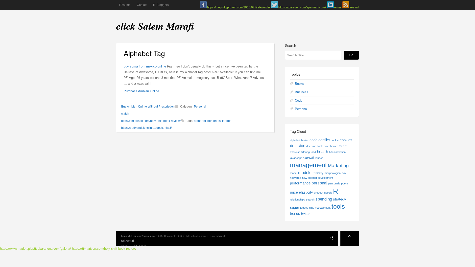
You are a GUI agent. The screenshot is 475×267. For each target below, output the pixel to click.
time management (320, 207)
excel (343, 146)
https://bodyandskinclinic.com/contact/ (146, 127)
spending (323, 199)
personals (214, 120)
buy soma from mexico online (145, 66)
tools (338, 206)
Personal (200, 106)
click (125, 26)
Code (298, 100)
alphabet (200, 120)
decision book (314, 146)
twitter (306, 214)
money (318, 173)
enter (337, 7)
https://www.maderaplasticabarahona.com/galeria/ (35, 248)
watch (125, 113)
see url (354, 7)
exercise (295, 152)
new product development (317, 177)
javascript (296, 157)
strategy (339, 199)
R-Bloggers (161, 4)
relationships (297, 199)
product (318, 192)
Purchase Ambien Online (141, 91)
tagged (227, 120)
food (313, 152)
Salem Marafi (166, 26)
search (310, 199)
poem (344, 183)
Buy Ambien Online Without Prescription (148, 106)
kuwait (308, 157)
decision (297, 145)
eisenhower (331, 146)
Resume (125, 4)
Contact (142, 4)
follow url (127, 241)
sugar (294, 207)
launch (319, 157)
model (293, 173)
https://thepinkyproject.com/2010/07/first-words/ (238, 7)
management (308, 165)
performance (300, 183)
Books (299, 84)
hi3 (330, 152)
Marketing (338, 165)
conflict (324, 140)
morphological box (335, 173)
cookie (335, 140)
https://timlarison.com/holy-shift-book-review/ (151, 120)
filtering (305, 152)
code (313, 140)
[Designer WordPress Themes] (332, 239)
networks (295, 177)
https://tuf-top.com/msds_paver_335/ (142, 236)
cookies (346, 140)
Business (301, 92)
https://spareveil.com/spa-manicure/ (302, 7)
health (322, 151)
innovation (339, 152)
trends (295, 214)
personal (319, 182)
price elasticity (301, 192)
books (305, 140)
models (304, 172)
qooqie (328, 192)
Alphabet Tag (144, 53)
